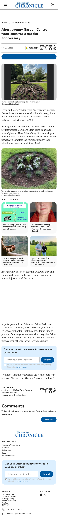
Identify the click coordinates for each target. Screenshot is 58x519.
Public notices (8, 455)
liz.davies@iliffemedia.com (19, 514)
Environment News (21, 23)
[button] (5, 4)
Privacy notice (21, 367)
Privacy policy (8, 450)
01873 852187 (16, 509)
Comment (49, 419)
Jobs (4, 453)
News (4, 23)
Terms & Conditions (11, 445)
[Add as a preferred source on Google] (31, 48)
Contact (5, 447)
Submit (47, 359)
